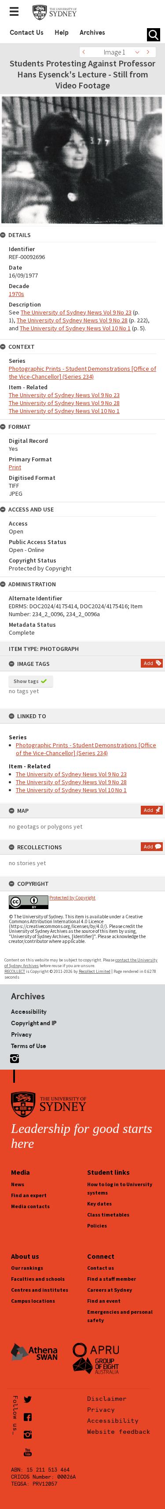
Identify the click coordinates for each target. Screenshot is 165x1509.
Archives (92, 32)
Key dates (99, 1203)
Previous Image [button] (86, 52)
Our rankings (27, 1267)
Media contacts (30, 1206)
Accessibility (29, 1011)
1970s (16, 294)
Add (148, 663)
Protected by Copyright (72, 898)
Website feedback (118, 1432)
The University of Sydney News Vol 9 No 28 (71, 782)
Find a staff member (111, 1278)
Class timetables (108, 1214)
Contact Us (27, 32)
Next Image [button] (149, 52)
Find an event (104, 1300)
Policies (97, 1225)
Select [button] (140, 52)
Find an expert (29, 1195)
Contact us (100, 1267)
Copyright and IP (33, 1023)
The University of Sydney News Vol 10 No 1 (71, 790)
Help (62, 32)
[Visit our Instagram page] (13, 1057)
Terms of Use (28, 1045)
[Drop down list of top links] (17, 12)
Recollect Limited (94, 971)
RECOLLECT (14, 971)
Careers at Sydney (109, 1289)
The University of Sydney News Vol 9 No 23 (71, 774)
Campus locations (33, 1300)
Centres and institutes (39, 1289)
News (17, 1184)
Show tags (26, 681)
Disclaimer (107, 1399)
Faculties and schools (38, 1278)
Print (15, 467)
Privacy (21, 1034)
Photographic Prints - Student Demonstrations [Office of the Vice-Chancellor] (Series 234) (86, 749)
